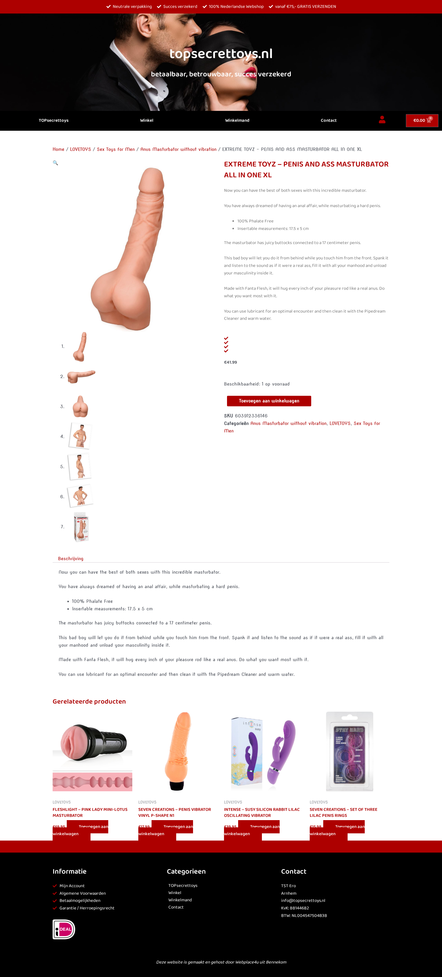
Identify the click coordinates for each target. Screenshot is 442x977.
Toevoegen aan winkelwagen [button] (80, 830)
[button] (55, 163)
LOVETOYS (80, 149)
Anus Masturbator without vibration (178, 149)
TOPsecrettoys (54, 120)
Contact (329, 120)
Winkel (146, 120)
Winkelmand (237, 120)
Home (58, 149)
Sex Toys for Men (116, 149)
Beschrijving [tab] (71, 558)
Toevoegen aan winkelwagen (269, 401)
